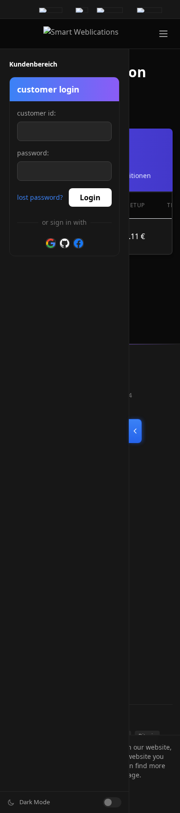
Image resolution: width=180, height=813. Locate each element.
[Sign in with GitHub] (65, 243)
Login (90, 197)
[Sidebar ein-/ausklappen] (135, 431)
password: (33, 152)
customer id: (36, 113)
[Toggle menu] (163, 34)
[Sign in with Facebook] (78, 243)
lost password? (40, 197)
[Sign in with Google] (51, 243)
